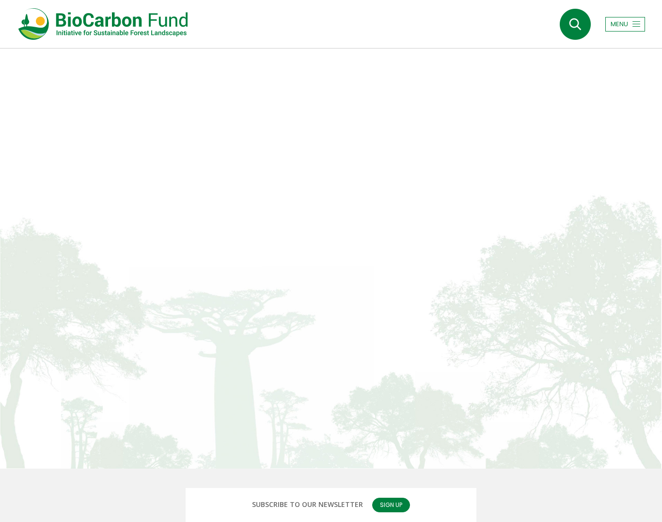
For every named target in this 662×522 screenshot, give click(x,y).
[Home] (102, 24)
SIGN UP (391, 505)
